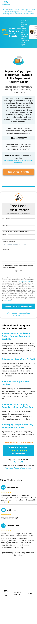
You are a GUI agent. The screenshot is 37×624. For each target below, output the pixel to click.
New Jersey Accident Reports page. (18, 468)
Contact (29, 593)
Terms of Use (8, 300)
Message (6, 249)
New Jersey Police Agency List (20, 11)
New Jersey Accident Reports (20, 9)
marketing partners (24, 281)
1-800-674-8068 (18, 450)
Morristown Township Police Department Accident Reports (18, 13)
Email (5, 234)
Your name (7, 218)
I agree (19, 271)
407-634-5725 (18, 462)
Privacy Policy (17, 593)
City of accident (9, 242)
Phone (5, 225)
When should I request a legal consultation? (18, 314)
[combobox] (18, 244)
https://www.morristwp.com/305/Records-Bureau (19, 161)
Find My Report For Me (18, 172)
